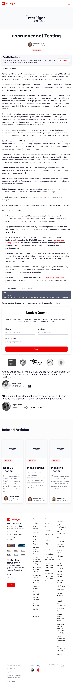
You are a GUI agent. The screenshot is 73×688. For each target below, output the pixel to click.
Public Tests (37, 616)
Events (59, 560)
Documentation (62, 541)
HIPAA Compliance (49, 572)
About (47, 523)
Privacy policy (11, 668)
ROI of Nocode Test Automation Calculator (61, 639)
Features (36, 532)
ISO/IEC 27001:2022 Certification (49, 565)
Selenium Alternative (36, 593)
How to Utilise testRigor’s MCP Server (61, 618)
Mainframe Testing (60, 581)
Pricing (35, 523)
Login (35, 613)
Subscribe (63, 61)
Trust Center (11, 681)
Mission (47, 527)
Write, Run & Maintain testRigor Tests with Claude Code (61, 628)
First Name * (10, 329)
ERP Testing (61, 586)
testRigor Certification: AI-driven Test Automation (61, 529)
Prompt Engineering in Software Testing (37, 560)
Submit (36, 349)
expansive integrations (55, 277)
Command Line (60, 610)
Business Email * (11, 338)
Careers (47, 530)
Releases (60, 556)
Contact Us (49, 534)
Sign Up (35, 609)
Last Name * (42, 329)
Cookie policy (11, 672)
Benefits (35, 536)
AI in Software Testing (36, 542)
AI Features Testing (37, 576)
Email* (9, 574)
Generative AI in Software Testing (36, 551)
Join (11, 585)
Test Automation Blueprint (61, 648)
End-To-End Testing (61, 570)
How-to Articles (59, 551)
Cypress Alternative (36, 604)
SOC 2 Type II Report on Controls (49, 579)
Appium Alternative (36, 599)
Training (59, 654)
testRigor (46, 197)
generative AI (18, 221)
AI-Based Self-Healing (37, 582)
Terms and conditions (13, 665)
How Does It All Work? (37, 587)
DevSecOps (49, 554)
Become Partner (47, 539)
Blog (46, 544)
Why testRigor (36, 528)
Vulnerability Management (49, 559)
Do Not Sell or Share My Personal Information (14, 676)
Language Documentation (62, 546)
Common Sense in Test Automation (61, 602)
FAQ (58, 537)
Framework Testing (60, 576)
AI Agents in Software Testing (37, 569)
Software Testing (60, 564)
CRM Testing (37, 50)
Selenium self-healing (61, 594)
